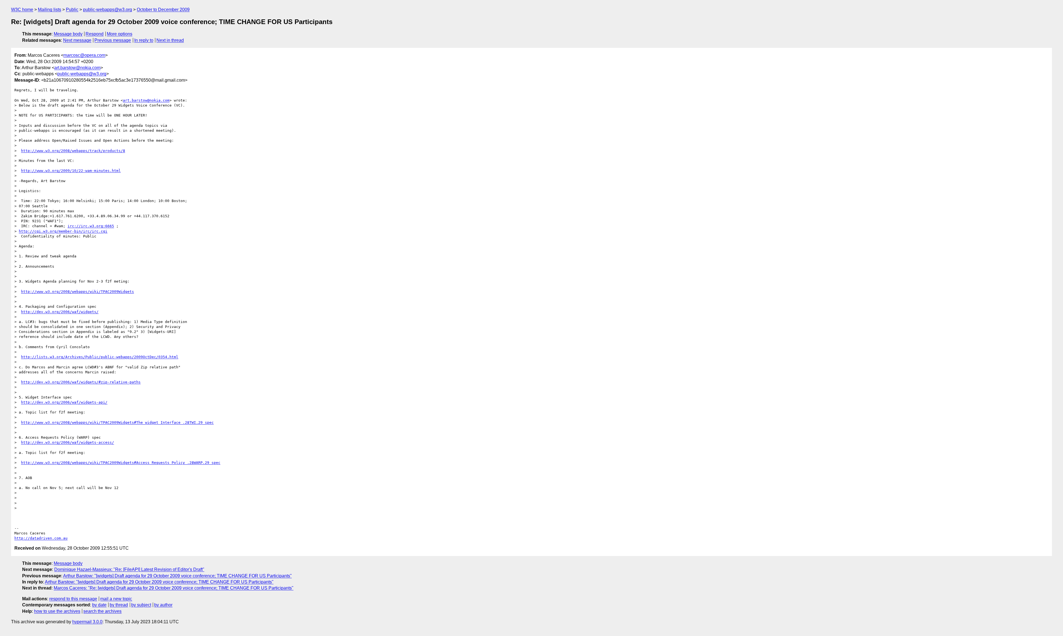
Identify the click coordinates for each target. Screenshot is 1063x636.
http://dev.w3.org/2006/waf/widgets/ (60, 312)
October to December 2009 (163, 9)
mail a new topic (116, 598)
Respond (95, 34)
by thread (119, 605)
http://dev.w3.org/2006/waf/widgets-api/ (64, 402)
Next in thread (170, 40)
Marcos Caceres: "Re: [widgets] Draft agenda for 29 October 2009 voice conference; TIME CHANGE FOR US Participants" (173, 588)
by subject (141, 605)
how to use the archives (57, 611)
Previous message (112, 40)
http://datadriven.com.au (41, 538)
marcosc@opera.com (84, 55)
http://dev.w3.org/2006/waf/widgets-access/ (67, 442)
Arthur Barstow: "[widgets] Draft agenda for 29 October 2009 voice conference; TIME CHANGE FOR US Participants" (177, 575)
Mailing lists (49, 9)
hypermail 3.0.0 (87, 621)
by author (163, 605)
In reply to (143, 40)
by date (99, 605)
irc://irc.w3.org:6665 (91, 226)
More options (119, 34)
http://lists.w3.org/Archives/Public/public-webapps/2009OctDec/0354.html (99, 357)
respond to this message (73, 598)
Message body (68, 34)
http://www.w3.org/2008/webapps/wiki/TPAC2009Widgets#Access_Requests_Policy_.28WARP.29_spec (120, 463)
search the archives (102, 611)
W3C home (22, 9)
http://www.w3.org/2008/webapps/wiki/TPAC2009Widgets (77, 291)
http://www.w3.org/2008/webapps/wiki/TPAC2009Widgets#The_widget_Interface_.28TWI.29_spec (117, 422)
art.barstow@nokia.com (77, 67)
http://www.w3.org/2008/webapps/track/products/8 (73, 151)
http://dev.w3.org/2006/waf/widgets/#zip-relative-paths (81, 382)
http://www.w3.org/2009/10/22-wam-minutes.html (71, 171)
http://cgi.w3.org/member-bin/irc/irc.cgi (63, 231)
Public (72, 9)
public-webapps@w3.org (107, 9)
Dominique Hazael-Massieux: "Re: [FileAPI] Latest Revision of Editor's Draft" (129, 569)
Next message (77, 40)
